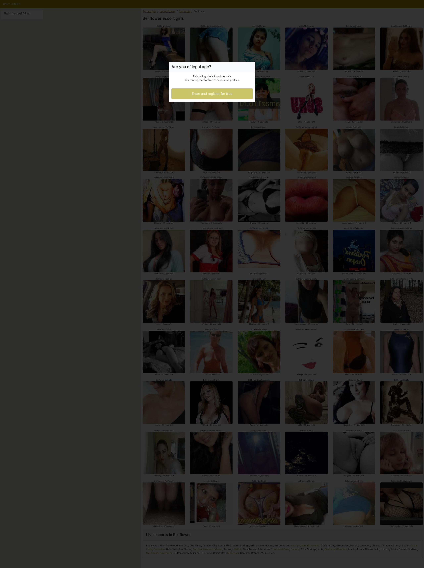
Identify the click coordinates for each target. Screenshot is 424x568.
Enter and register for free (212, 94)
